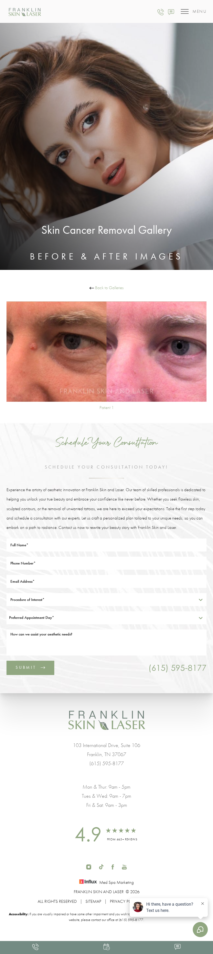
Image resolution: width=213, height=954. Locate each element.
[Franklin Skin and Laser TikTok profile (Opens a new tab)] (101, 866)
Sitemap (93, 901)
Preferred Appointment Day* (31, 617)
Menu (199, 11)
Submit (26, 667)
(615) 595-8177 (177, 668)
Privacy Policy (125, 901)
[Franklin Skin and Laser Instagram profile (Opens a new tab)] (88, 866)
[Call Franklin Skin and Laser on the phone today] (160, 11)
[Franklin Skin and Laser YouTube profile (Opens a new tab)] (124, 866)
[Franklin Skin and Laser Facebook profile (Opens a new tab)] (112, 866)
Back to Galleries (109, 287)
